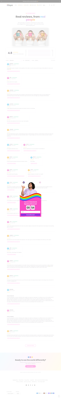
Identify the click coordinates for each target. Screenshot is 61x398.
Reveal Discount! (30, 214)
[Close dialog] (40, 182)
